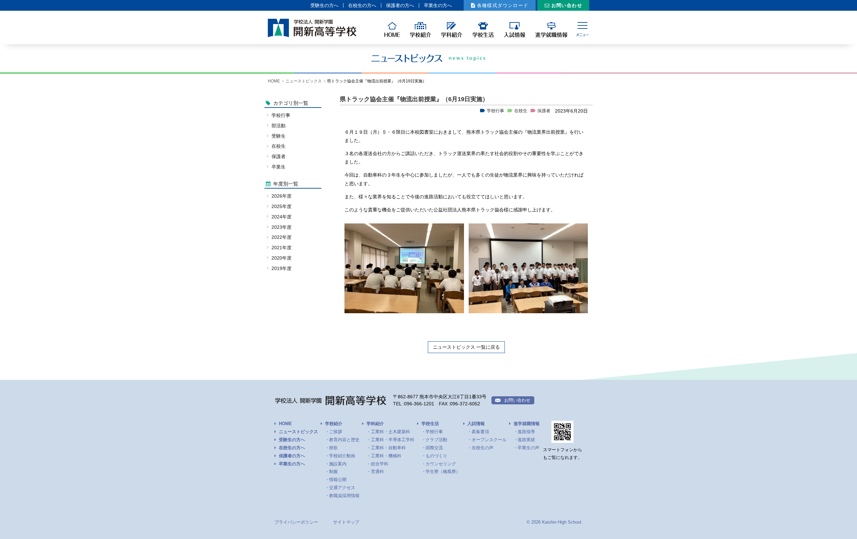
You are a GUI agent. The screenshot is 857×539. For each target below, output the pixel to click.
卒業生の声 (528, 448)
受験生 (278, 136)
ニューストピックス (304, 81)
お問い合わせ (566, 5)
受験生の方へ (324, 5)
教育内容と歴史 (344, 439)
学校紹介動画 (342, 456)
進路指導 (526, 431)
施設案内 (337, 464)
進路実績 (526, 439)
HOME (274, 81)
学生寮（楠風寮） (442, 471)
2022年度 (281, 237)
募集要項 (480, 431)
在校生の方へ (362, 5)
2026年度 (281, 196)
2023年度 (281, 227)
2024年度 (281, 216)
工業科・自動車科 (388, 448)
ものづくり (436, 456)
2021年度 (281, 247)
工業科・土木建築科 (390, 431)
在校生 (520, 111)
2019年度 (281, 268)
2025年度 (281, 206)
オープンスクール (489, 439)
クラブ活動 (436, 439)
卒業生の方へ (438, 5)
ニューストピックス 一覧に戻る (466, 347)
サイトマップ (346, 522)
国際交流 (434, 448)
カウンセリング (440, 464)
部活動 (278, 125)
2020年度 (281, 258)
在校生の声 (482, 448)
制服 (333, 471)
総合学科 (379, 464)
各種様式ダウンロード (503, 5)
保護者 (543, 111)
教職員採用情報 (344, 495)
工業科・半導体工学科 (392, 439)
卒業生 (278, 167)
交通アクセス (342, 487)
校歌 (333, 448)
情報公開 (337, 479)
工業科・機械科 (386, 456)
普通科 (377, 471)
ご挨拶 (335, 431)
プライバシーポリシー (296, 522)
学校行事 (495, 111)
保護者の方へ (400, 5)
